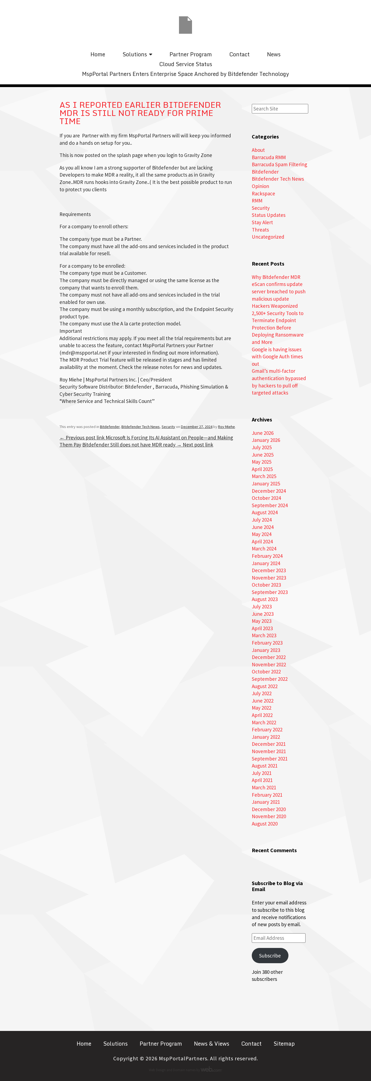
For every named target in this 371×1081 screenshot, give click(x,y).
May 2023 (261, 621)
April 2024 (262, 541)
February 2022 (267, 729)
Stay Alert (262, 222)
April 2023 (262, 628)
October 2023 (266, 584)
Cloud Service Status (185, 64)
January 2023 (266, 650)
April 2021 (262, 780)
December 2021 (269, 744)
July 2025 (262, 447)
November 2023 (269, 577)
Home (97, 54)
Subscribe (270, 955)
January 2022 (266, 737)
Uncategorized (268, 236)
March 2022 (264, 722)
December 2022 (269, 657)
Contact (239, 54)
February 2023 (267, 642)
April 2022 (262, 715)
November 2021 (269, 751)
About (258, 150)
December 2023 (269, 570)
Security (168, 426)
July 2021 (262, 773)
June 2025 (262, 454)
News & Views (211, 1043)
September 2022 (270, 679)
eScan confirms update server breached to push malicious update (279, 291)
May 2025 (261, 461)
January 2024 (266, 563)
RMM (257, 200)
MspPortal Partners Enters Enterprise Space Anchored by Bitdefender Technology (185, 73)
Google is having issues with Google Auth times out (277, 356)
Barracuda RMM (269, 157)
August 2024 (265, 512)
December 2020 (269, 809)
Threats (260, 229)
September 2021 (270, 758)
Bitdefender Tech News (140, 426)
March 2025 (264, 476)
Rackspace (263, 193)
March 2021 (264, 787)
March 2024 (264, 548)
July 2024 (262, 519)
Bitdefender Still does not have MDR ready (147, 444)
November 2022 (269, 664)
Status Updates (268, 215)
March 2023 (264, 635)
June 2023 (262, 614)
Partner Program (190, 54)
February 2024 (267, 556)
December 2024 (269, 491)
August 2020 (265, 823)
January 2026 (266, 440)
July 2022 (262, 693)
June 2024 (262, 527)
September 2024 (270, 505)
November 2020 (269, 816)
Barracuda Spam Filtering (279, 164)
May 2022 (261, 707)
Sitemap (284, 1043)
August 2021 (265, 765)
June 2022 (262, 700)
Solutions (134, 54)
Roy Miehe (226, 426)
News (274, 54)
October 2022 (266, 671)
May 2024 (261, 534)
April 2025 (262, 469)
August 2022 (265, 686)
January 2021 (266, 802)
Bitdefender (110, 426)
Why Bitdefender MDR (276, 277)
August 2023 (265, 599)
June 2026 (262, 433)
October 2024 (266, 498)
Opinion (260, 186)
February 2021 (267, 794)
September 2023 (270, 592)
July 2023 (262, 606)
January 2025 (266, 483)
